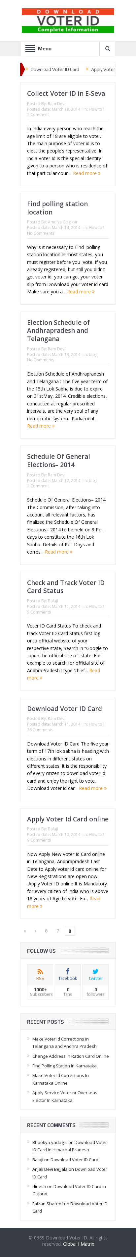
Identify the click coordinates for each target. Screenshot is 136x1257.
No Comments (40, 233)
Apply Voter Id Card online (68, 819)
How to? (96, 109)
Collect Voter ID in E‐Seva (66, 93)
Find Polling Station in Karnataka (64, 1066)
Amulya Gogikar (63, 222)
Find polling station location (57, 208)
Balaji (53, 601)
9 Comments (39, 840)
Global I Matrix (78, 1244)
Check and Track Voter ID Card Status (66, 586)
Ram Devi (56, 103)
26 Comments (40, 730)
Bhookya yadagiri (49, 1142)
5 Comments (39, 612)
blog (93, 354)
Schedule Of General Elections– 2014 (58, 460)
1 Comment (38, 114)
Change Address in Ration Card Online (70, 1056)
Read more (85, 173)
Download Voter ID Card (55, 69)
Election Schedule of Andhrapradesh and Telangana (58, 330)
